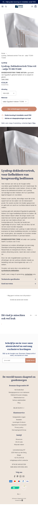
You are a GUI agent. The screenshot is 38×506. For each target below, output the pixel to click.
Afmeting (4, 89)
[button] (19, 299)
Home (3, 53)
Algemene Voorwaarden (19, 425)
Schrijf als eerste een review (19, 300)
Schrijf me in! (30, 360)
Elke (34, 123)
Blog (19, 403)
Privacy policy (19, 427)
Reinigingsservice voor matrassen (19, 392)
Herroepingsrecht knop (19, 430)
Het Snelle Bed (19, 390)
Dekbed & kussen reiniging (19, 395)
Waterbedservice (19, 397)
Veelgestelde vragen (19, 417)
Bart (29, 123)
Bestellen (19, 419)
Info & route (19, 442)
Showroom (19, 439)
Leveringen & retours (19, 422)
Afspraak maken (19, 444)
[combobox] (8, 93)
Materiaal (4, 97)
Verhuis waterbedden (19, 400)
